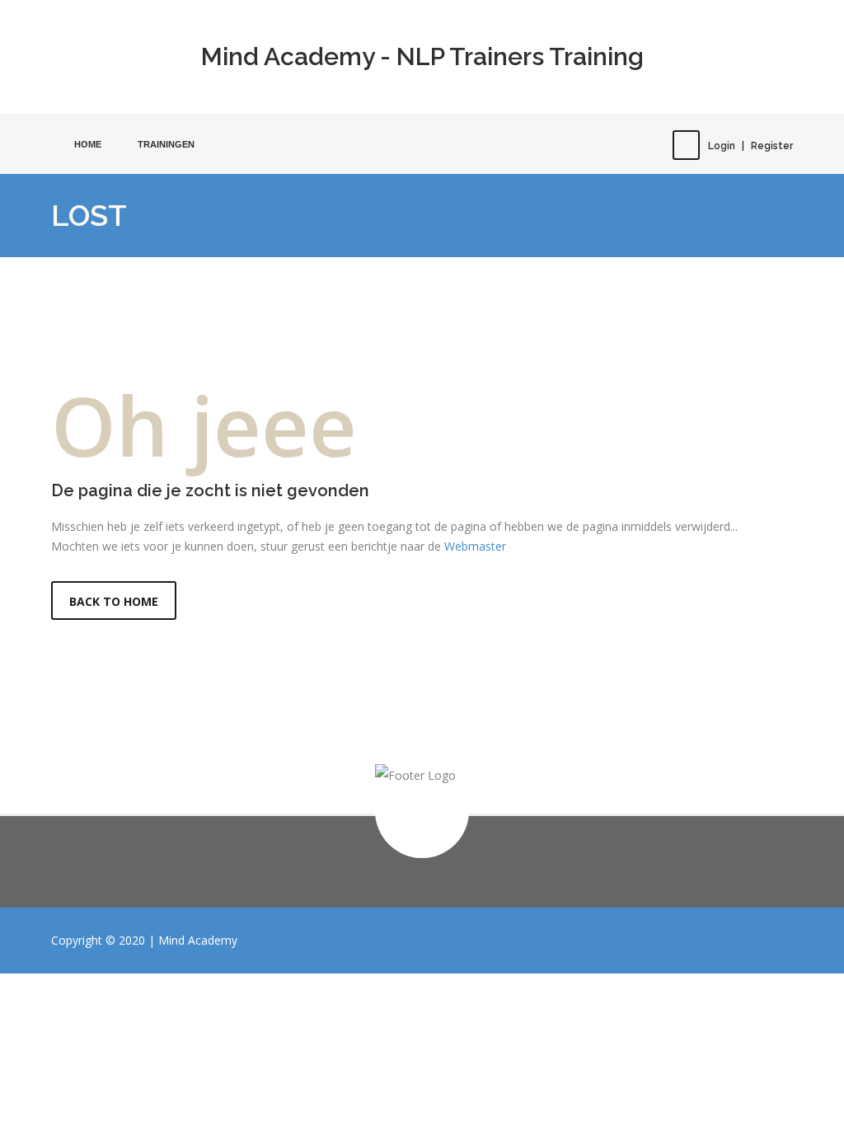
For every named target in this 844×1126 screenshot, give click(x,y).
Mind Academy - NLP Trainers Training (422, 56)
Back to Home (113, 601)
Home (87, 144)
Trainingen (166, 144)
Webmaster (475, 546)
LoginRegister (750, 146)
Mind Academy (197, 940)
